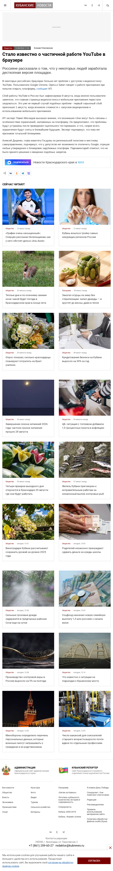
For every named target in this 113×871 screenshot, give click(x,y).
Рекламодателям (95, 804)
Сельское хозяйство (40, 807)
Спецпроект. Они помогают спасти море (98, 793)
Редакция (91, 800)
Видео (34, 797)
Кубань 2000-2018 (67, 812)
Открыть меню (5, 5)
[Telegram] (22, 173)
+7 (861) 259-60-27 (41, 845)
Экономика (7, 802)
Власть (5, 797)
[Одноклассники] (16, 173)
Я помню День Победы (98, 787)
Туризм (34, 802)
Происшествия (9, 807)
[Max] (28, 173)
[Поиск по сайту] (107, 5)
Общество (8, 48)
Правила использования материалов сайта (96, 811)
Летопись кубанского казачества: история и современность (69, 799)
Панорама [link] (66, 291)
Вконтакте (85, 5)
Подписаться (20, 162)
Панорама (63, 787)
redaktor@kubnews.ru (69, 845)
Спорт (5, 812)
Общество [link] (10, 229)
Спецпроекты (65, 807)
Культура (35, 787)
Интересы (35, 812)
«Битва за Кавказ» (67, 792)
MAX (81, 162)
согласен (94, 860)
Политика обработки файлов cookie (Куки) (97, 820)
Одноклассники (92, 5)
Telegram (99, 5)
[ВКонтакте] (10, 173)
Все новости (8, 787)
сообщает (42, 88)
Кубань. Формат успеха (69, 816)
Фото (33, 792)
